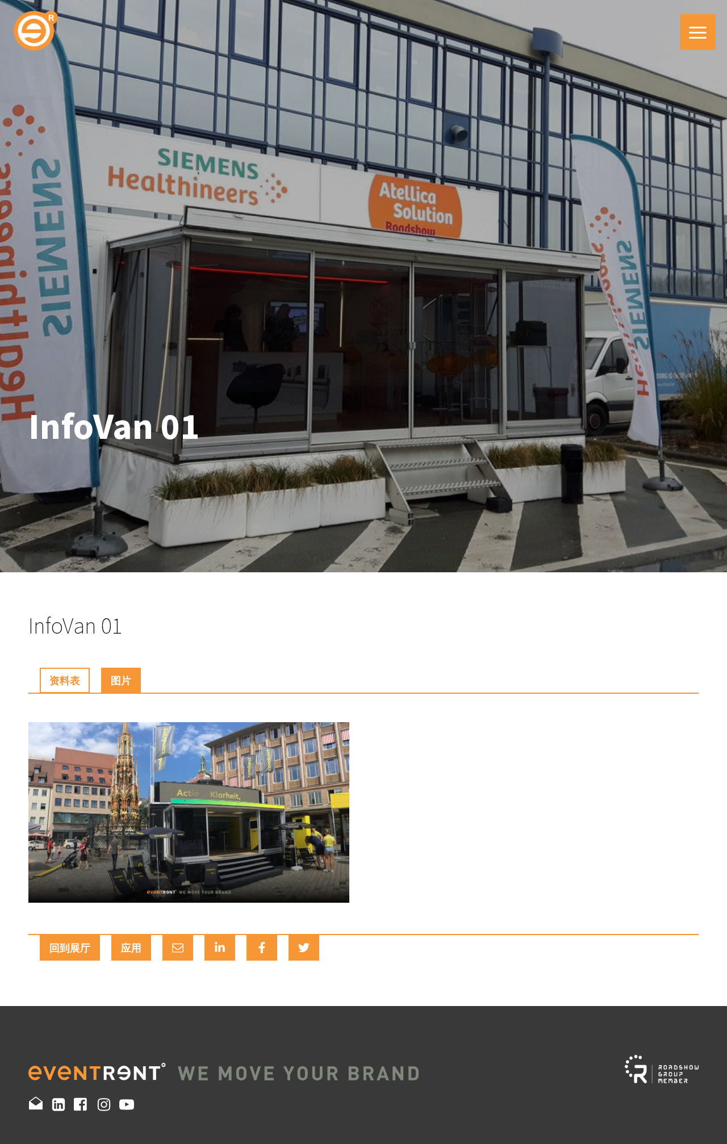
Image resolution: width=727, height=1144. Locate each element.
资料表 (64, 680)
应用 (131, 947)
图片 (121, 680)
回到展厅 (69, 947)
